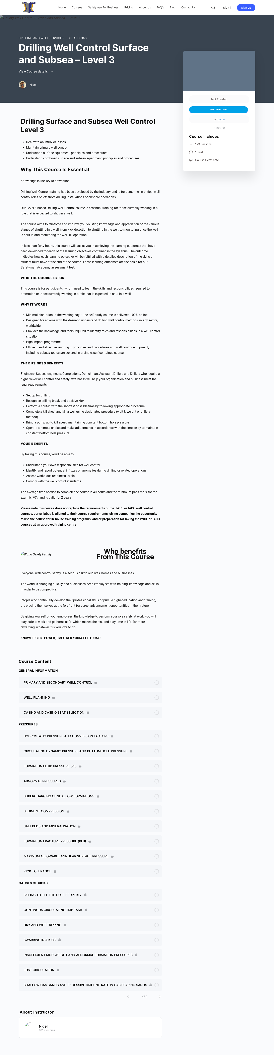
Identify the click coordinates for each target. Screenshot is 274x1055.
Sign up (246, 7)
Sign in (227, 7)
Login (221, 119)
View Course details (34, 71)
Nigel (43, 1026)
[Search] (213, 7)
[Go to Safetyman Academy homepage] (29, 7)
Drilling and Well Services (42, 38)
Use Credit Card (218, 109)
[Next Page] (160, 996)
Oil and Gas (77, 38)
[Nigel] (30, 1027)
